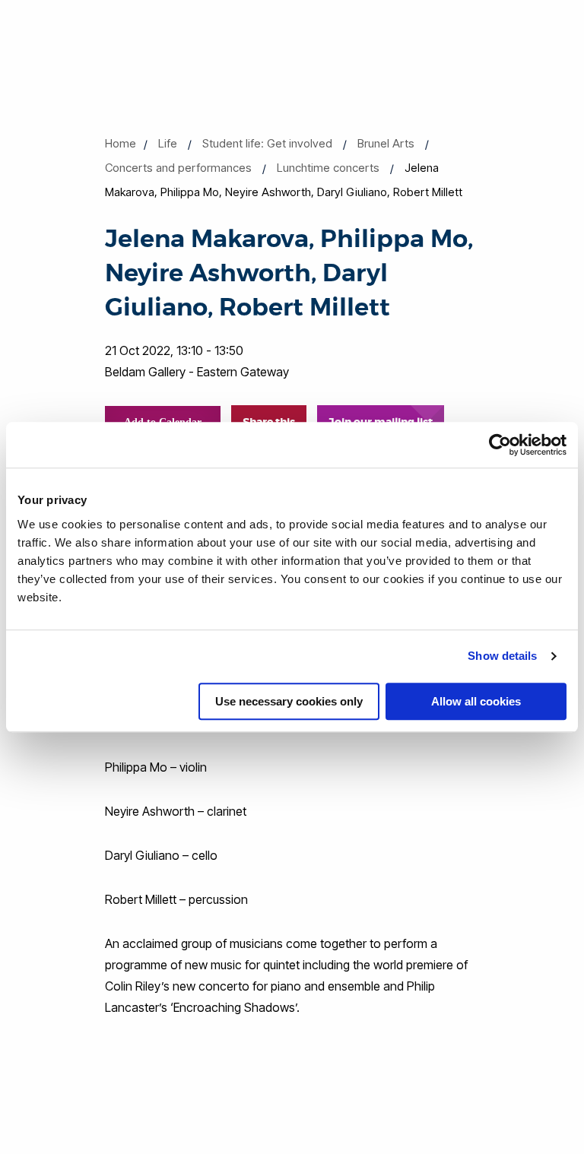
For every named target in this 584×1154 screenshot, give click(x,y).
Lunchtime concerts (328, 167)
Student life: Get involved (267, 143)
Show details (502, 655)
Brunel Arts (385, 143)
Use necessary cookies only (289, 701)
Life (167, 143)
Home (120, 143)
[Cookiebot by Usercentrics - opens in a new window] (500, 444)
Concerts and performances (178, 167)
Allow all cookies (476, 701)
